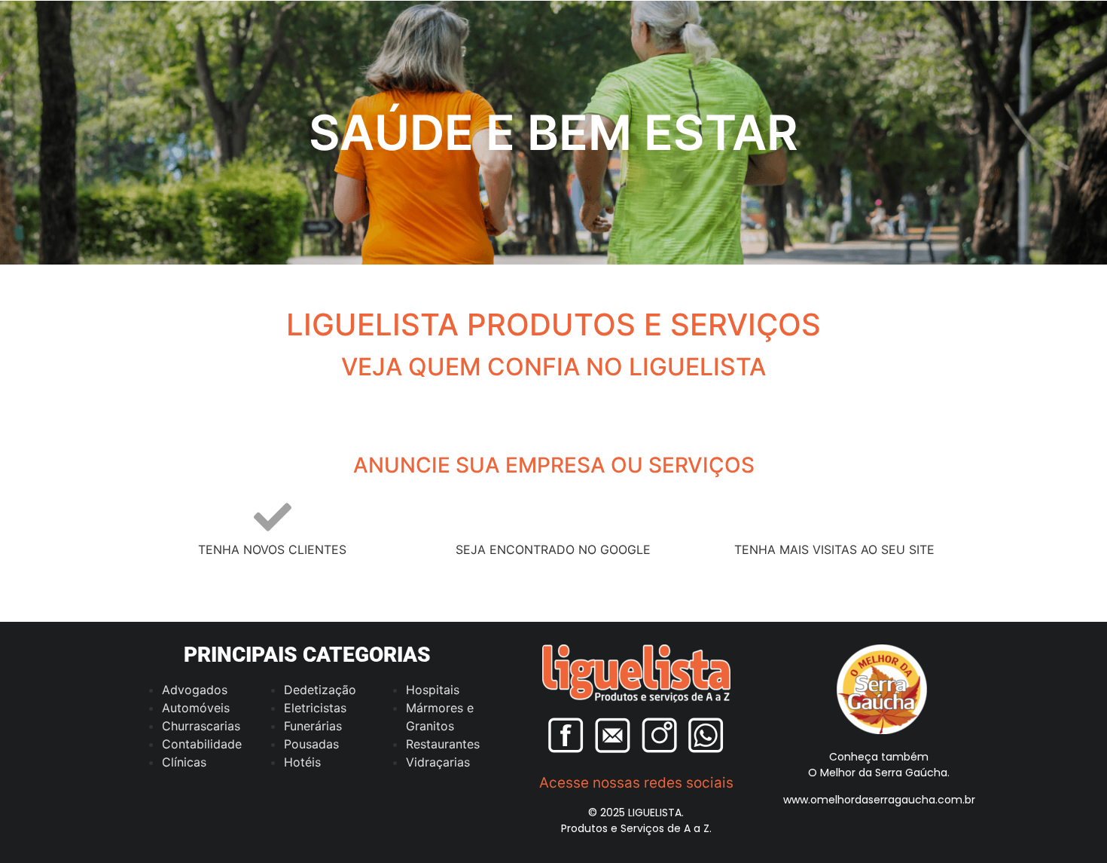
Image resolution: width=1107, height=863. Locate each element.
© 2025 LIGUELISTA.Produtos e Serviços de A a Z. (636, 820)
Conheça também (879, 756)
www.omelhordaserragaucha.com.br (879, 799)
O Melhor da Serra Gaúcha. (879, 772)
